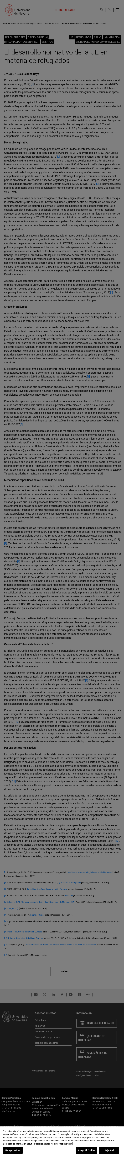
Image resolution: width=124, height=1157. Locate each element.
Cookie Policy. (65, 1143)
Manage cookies (13, 1150)
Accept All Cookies (86, 1150)
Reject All (109, 1150)
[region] (62, 1141)
